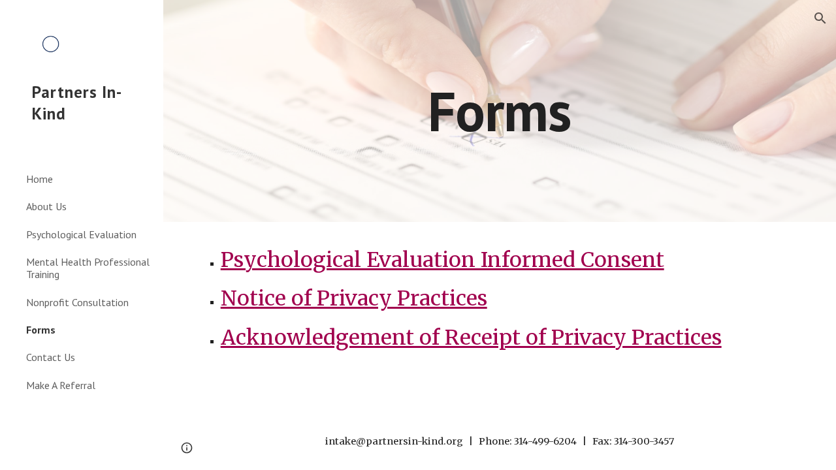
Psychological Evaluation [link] (81, 234)
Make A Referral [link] (60, 385)
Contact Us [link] (50, 357)
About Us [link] (46, 206)
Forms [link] (41, 329)
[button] (820, 18)
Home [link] (39, 178)
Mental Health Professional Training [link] (88, 268)
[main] (499, 111)
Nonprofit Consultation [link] (77, 302)
